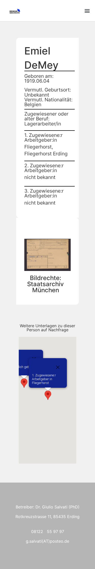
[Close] (58, 367)
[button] (87, 11)
